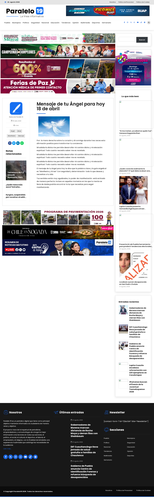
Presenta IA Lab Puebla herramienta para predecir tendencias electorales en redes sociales (135, 245)
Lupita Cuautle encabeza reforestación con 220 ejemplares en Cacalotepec (138, 370)
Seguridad (35, 22)
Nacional (45, 22)
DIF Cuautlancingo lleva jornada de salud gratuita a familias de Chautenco (138, 332)
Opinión (75, 22)
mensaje (21, 136)
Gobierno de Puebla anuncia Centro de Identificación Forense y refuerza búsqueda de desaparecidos (138, 351)
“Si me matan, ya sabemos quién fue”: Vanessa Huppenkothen (135, 132)
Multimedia (85, 22)
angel (13, 131)
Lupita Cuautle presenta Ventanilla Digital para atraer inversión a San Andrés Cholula (132, 207)
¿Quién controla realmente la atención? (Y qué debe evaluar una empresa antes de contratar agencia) (135, 170)
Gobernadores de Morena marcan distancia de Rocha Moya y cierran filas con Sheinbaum (137, 314)
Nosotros (109, 490)
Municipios (16, 22)
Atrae (19, 131)
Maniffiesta (11, 136)
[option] (71, 126)
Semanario (106, 22)
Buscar (142, 39)
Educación (55, 22)
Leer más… (7, 449)
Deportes (96, 22)
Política (26, 22)
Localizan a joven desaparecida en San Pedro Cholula (132, 283)
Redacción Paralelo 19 (16, 117)
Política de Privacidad (124, 490)
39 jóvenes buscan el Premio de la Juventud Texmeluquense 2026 (138, 387)
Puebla (7, 22)
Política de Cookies (143, 490)
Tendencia (65, 22)
